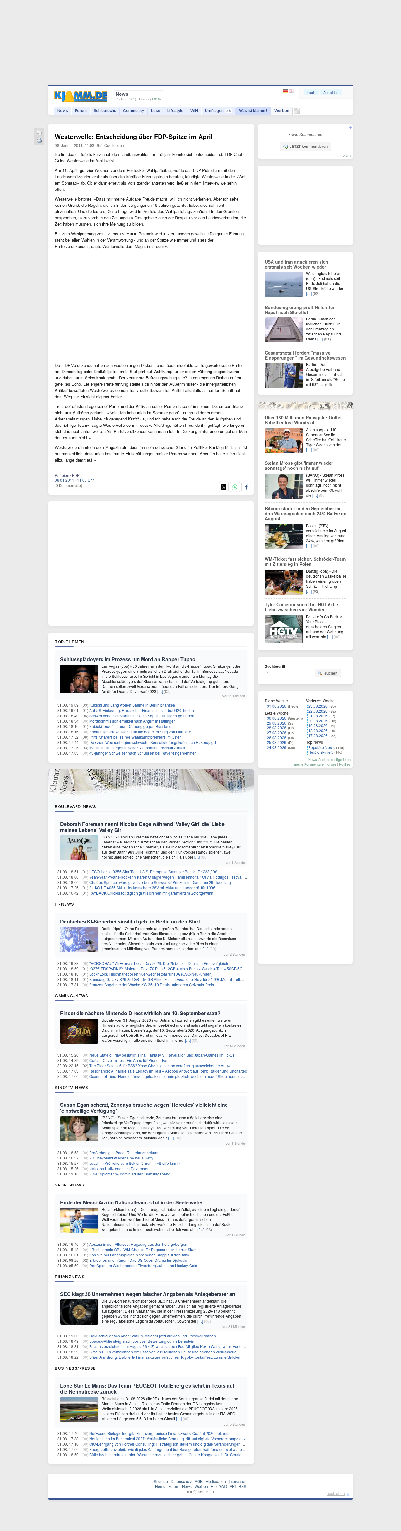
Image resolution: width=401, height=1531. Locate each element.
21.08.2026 (318, 715)
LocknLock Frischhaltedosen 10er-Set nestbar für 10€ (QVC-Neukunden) (151, 974)
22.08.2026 (318, 711)
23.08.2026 (318, 706)
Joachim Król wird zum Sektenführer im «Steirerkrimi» (134, 1163)
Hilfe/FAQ (219, 1486)
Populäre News (321, 747)
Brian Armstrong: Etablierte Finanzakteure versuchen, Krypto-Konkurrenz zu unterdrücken (165, 1357)
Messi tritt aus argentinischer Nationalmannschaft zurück (137, 747)
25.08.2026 (276, 742)
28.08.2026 (276, 727)
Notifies (345, 764)
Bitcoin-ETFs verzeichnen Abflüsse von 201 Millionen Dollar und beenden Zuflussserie (163, 1351)
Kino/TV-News (71, 1087)
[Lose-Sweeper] (297, 112)
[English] (291, 91)
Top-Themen (69, 641)
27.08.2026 (276, 732)
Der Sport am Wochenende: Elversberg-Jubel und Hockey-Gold (143, 1265)
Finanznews (70, 1276)
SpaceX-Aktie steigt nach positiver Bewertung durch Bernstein (141, 1341)
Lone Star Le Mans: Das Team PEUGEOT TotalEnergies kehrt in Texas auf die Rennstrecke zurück (147, 1388)
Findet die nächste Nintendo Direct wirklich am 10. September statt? (140, 1013)
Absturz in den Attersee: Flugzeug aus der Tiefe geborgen (138, 1244)
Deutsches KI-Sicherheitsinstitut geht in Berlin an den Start (130, 921)
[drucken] (39, 141)
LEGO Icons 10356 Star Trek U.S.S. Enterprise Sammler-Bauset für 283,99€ (153, 871)
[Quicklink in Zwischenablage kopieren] (39, 133)
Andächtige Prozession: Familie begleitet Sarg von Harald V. (140, 731)
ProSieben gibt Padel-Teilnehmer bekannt (124, 1152)
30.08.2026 (276, 717)
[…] (160, 691)
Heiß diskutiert (320, 752)
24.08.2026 (276, 747)
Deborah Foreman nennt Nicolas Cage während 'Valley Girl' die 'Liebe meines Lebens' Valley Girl (142, 826)
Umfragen (218, 110)
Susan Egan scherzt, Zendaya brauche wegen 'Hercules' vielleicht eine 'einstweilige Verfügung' (144, 1107)
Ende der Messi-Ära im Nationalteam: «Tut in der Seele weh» (131, 1202)
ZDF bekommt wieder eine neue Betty (121, 1157)
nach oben (336, 1493)
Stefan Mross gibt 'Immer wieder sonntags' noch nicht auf (299, 465)
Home (160, 1486)
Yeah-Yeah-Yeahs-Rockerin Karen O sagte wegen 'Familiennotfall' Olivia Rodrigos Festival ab (168, 877)
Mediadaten (216, 1481)
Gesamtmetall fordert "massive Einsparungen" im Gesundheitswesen (305, 355)
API (233, 1486)
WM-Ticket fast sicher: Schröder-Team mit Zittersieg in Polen (305, 561)
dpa (120, 145)
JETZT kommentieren (308, 146)
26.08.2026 (276, 737)
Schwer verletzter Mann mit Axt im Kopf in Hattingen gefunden (141, 715)
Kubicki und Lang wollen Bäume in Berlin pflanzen (132, 705)
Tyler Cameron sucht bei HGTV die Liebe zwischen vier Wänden (301, 607)
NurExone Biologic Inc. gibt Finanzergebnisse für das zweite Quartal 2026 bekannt (159, 1433)
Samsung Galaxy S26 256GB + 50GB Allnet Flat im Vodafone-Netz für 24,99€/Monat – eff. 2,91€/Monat (176, 979)
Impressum (238, 1481)
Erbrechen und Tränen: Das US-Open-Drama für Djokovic (138, 1260)
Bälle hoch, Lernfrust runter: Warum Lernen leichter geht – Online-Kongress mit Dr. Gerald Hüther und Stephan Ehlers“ (189, 1454)
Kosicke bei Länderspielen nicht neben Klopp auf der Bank (139, 1254)
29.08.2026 (276, 722)
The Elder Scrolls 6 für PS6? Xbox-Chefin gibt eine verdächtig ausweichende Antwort (161, 1065)
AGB (199, 1481)
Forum (81, 110)
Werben (281, 110)
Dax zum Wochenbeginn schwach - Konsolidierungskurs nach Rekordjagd (152, 742)
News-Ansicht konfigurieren (329, 759)
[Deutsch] (286, 91)
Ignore (331, 764)
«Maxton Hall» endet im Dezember (118, 1168)
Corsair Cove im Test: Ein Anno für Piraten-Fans (129, 1060)
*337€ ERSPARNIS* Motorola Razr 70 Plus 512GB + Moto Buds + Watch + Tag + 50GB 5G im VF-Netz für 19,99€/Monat (190, 968)
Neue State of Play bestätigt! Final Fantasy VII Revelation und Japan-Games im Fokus (162, 1054)
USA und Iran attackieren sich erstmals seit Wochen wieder (296, 264)
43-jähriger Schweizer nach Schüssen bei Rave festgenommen (143, 753)
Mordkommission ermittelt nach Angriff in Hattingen (132, 721)
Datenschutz (181, 1481)
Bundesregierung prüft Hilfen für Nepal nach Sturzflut (300, 309)
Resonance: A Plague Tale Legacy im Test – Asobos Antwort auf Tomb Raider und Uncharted (168, 1070)
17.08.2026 (318, 735)
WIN (194, 110)
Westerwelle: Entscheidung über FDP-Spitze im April (134, 136)
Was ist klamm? (253, 110)
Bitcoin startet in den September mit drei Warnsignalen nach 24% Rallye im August (305, 513)
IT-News (64, 904)
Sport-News (69, 1184)
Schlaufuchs (105, 110)
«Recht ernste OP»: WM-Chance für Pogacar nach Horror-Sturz (142, 1249)
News (62, 110)
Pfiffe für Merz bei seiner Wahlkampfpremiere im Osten (135, 737)
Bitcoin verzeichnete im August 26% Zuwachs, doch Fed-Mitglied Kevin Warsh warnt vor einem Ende (174, 1346)
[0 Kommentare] (68, 485)
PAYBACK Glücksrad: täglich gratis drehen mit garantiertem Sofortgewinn (151, 893)
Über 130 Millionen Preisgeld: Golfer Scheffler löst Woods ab (303, 420)
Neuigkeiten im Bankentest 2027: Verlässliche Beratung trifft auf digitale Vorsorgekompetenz (167, 1438)
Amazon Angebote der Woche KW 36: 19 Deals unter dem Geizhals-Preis (151, 984)
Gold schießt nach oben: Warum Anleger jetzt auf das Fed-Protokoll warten (152, 1335)
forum (346, 155)
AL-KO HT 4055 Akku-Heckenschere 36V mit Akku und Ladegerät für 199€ (152, 887)
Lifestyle (175, 110)
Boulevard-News (75, 806)
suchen (330, 673)
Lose (155, 110)
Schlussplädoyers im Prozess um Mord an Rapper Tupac (127, 659)
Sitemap (161, 1481)
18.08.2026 (318, 730)
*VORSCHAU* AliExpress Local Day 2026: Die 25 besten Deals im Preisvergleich (158, 963)
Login (311, 92)
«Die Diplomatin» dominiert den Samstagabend (129, 1173)
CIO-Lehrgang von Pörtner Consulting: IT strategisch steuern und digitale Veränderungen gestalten (173, 1444)
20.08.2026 (318, 720)
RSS (242, 1486)
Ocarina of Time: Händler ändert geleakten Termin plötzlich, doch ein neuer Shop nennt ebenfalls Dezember (181, 1076)
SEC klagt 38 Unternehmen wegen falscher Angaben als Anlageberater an (147, 1294)
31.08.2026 (276, 706)
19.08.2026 (318, 725)
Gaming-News (71, 995)
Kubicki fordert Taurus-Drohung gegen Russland (130, 726)
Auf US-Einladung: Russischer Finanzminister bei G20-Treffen (141, 710)
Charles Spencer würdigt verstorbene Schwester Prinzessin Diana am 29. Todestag (160, 882)
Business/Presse (75, 1368)
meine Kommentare (309, 764)
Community (133, 110)
